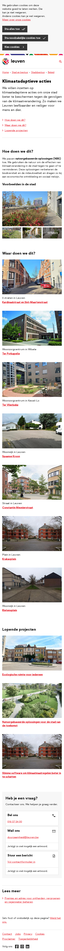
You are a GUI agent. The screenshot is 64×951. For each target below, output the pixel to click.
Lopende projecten (16, 130)
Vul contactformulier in (21, 862)
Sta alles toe (12, 29)
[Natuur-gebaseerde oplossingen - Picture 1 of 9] (32, 208)
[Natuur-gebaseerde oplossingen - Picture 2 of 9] (12, 232)
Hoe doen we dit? (15, 120)
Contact (7, 934)
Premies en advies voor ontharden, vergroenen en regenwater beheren (32, 900)
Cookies (40, 934)
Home (5, 72)
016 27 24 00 (14, 821)
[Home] (13, 62)
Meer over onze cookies (16, 19)
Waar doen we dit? (15, 125)
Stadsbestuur (38, 72)
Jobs (18, 934)
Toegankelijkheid (28, 939)
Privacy (28, 934)
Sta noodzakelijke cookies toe (23, 38)
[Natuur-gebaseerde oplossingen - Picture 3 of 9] (32, 232)
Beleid (51, 72)
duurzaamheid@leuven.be (23, 837)
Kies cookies (12, 47)
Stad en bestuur (20, 72)
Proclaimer (8, 939)
